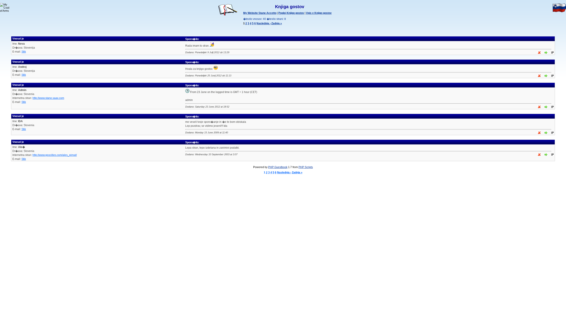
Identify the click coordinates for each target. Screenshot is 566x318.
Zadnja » (276, 23)
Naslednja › (263, 23)
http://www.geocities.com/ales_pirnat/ (55, 155)
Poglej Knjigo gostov (291, 13)
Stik (23, 51)
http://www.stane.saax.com (48, 98)
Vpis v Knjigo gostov (319, 13)
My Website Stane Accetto (259, 13)
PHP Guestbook (277, 167)
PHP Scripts (305, 167)
